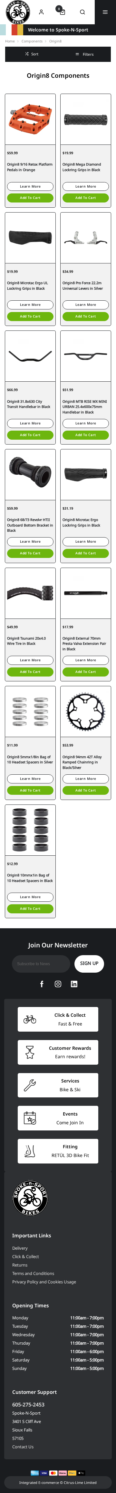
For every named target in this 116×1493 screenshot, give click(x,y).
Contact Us (23, 1447)
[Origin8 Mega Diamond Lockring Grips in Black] (85, 119)
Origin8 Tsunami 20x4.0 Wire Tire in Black (26, 641)
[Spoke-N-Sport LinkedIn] (74, 984)
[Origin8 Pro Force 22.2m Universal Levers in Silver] (85, 237)
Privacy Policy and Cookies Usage (44, 1282)
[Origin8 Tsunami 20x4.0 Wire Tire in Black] (30, 593)
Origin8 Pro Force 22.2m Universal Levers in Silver (83, 286)
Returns (19, 1265)
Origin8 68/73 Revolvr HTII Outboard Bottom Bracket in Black (30, 525)
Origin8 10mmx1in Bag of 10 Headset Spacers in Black (30, 878)
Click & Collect (25, 1256)
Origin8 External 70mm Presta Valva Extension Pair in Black (84, 643)
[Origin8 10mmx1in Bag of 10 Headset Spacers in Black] (30, 829)
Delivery (20, 1248)
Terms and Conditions (33, 1273)
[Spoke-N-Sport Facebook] (42, 984)
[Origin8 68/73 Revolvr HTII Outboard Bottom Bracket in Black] (30, 474)
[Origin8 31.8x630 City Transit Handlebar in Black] (30, 355)
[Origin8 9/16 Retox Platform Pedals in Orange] (30, 119)
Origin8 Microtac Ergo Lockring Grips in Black (81, 522)
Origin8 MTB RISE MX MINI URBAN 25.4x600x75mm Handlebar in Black (85, 406)
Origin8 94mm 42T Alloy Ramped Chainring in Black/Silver (82, 762)
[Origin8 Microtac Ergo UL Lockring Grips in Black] (30, 237)
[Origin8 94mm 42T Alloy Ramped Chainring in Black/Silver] (85, 711)
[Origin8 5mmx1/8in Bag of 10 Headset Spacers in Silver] (30, 711)
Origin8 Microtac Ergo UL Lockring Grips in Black (27, 286)
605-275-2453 (28, 1404)
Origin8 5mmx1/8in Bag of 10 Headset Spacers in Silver (30, 760)
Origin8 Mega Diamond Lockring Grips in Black (82, 167)
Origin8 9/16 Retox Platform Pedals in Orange (30, 167)
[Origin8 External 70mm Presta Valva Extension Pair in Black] (85, 593)
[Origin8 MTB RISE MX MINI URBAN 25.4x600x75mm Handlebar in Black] (85, 355)
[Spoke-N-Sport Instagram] (58, 984)
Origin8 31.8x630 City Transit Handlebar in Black (28, 404)
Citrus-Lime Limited (80, 1482)
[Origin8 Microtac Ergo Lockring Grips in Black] (85, 474)
